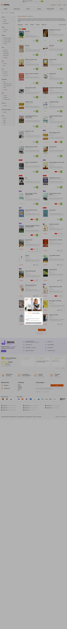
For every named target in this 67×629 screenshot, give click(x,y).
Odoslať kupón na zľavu (33, 326)
